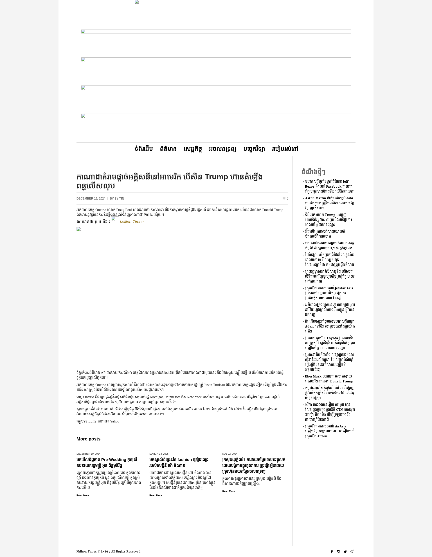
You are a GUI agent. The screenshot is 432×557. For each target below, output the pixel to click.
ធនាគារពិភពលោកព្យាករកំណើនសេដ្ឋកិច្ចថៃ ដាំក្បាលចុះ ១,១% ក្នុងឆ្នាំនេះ (329, 245)
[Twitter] (345, 551)
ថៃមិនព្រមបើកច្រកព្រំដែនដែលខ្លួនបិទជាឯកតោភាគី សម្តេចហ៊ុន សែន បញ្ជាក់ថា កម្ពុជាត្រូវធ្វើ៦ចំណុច (329, 260)
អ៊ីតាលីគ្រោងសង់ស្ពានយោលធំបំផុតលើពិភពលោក (325, 234)
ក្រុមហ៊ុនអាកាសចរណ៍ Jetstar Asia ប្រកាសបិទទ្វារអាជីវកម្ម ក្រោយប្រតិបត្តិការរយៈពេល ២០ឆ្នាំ (329, 293)
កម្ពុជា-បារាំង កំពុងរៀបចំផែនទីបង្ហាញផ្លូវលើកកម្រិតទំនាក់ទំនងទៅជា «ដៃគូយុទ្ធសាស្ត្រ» (330, 393)
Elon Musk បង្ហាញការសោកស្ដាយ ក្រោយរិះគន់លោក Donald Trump (329, 378)
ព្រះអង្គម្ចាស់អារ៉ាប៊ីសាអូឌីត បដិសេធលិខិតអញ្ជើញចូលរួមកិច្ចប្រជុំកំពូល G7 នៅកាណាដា (330, 277)
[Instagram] (338, 551)
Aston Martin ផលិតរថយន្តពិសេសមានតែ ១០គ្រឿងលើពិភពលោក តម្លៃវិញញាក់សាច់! (329, 203)
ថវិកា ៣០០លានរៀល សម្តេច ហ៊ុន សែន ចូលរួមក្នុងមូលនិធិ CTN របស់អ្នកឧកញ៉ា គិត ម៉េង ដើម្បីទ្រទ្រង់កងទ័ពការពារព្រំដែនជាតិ (330, 412)
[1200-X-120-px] (216, 70)
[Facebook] (331, 551)
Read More (82, 495)
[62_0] (216, 99)
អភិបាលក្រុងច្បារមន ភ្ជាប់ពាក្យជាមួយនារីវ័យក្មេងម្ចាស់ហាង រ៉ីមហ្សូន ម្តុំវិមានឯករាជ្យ (330, 310)
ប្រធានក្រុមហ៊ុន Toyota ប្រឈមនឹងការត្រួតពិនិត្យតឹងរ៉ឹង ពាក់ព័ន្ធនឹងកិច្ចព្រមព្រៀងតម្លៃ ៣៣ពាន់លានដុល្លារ (330, 343)
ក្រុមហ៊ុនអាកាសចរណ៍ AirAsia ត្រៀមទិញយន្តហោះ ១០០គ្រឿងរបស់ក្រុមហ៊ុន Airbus (330, 431)
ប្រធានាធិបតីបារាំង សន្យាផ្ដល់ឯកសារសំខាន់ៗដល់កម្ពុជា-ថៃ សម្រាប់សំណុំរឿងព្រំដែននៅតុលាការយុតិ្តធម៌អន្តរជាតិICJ (329, 362)
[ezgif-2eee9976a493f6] (216, 42)
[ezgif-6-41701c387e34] (216, 127)
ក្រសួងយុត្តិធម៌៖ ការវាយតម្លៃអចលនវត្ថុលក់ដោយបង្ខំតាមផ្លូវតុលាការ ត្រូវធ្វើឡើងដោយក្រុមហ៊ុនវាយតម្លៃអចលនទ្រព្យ (253, 465)
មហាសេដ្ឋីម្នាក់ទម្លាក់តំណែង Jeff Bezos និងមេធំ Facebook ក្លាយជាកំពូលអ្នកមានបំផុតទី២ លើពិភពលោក (329, 187)
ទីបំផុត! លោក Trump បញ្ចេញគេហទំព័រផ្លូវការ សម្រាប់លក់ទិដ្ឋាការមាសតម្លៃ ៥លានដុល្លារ (328, 220)
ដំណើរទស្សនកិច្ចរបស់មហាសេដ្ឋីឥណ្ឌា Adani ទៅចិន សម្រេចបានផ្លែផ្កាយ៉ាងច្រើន (330, 327)
